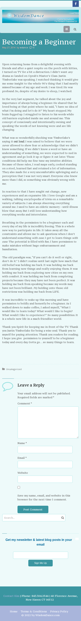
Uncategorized (14, 369)
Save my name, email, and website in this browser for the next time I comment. (43, 497)
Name (22, 443)
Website (22, 472)
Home (13, 611)
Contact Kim (11, 596)
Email (22, 458)
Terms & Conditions (34, 611)
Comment (24, 403)
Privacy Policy (59, 611)
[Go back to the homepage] (40, 16)
